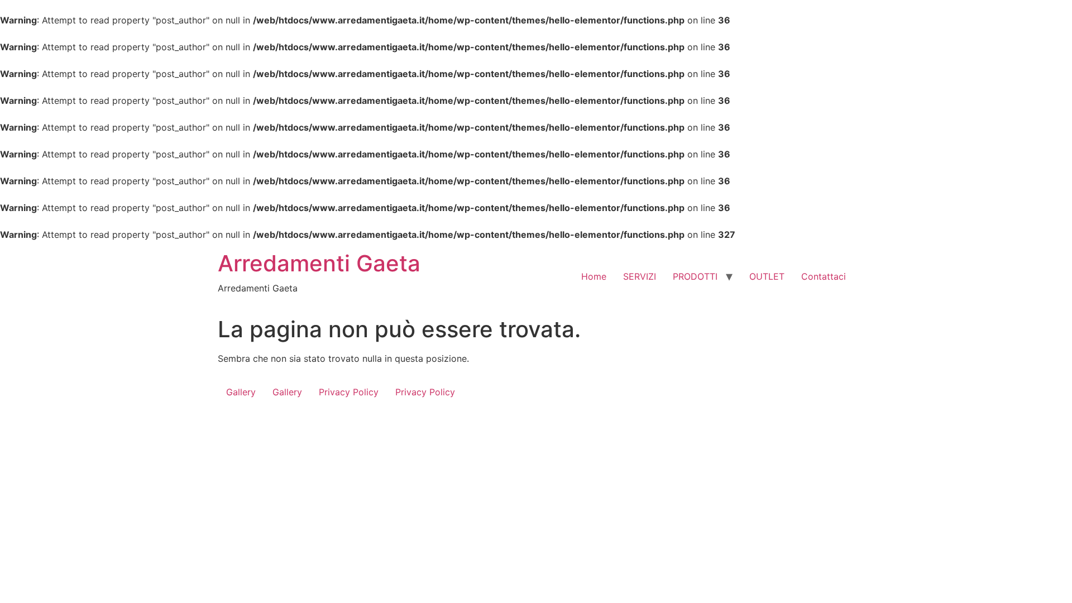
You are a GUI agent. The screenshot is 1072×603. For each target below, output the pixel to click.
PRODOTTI (695, 276)
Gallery (241, 392)
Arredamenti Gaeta (319, 263)
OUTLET (766, 276)
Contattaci (823, 276)
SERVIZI (639, 276)
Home (593, 276)
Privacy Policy (349, 392)
